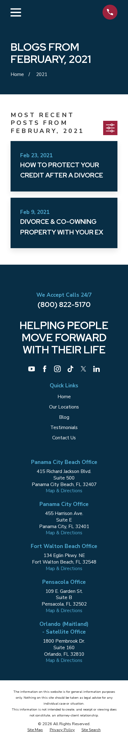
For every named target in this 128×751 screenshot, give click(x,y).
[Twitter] (83, 369)
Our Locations (64, 407)
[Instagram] (57, 369)
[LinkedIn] (96, 369)
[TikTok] (70, 369)
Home (64, 397)
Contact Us (64, 438)
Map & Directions (64, 491)
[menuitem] (35, 730)
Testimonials (64, 427)
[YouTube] (31, 369)
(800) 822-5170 (64, 304)
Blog (64, 417)
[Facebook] (44, 369)
